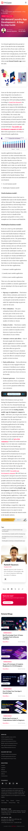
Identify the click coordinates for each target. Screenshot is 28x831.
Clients (3, 800)
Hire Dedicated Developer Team (8, 758)
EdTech (3, 774)
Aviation (3, 765)
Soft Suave (14, 826)
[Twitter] (6, 783)
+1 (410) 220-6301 (17, 822)
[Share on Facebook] (8, 589)
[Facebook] (2, 783)
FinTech (3, 769)
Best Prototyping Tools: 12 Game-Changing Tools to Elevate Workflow (13, 637)
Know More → (6, 641)
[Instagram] (13, 783)
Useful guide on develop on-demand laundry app (13, 540)
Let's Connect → (8, 602)
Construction (4, 776)
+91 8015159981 (4, 814)
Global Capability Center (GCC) (8, 737)
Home (2, 10)
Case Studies (4, 802)
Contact (18, 800)
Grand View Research (15, 102)
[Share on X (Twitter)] (15, 589)
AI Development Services (7, 739)
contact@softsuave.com (7, 822)
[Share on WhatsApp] (19, 589)
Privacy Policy (12, 802)
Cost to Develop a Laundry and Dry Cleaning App (13, 534)
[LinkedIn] (5, 579)
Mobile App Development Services (9, 743)
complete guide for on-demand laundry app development (12, 530)
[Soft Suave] (6, 2)
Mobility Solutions (7, 16)
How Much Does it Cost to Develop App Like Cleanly (12, 537)
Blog (7, 10)
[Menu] (25, 2)
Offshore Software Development (9, 754)
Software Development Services (8, 741)
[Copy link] (22, 589)
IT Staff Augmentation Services (8, 756)
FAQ (18, 802)
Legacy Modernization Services (8, 747)
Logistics (3, 767)
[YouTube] (17, 783)
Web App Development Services (8, 745)
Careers (12, 800)
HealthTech (4, 771)
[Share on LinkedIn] (11, 589)
